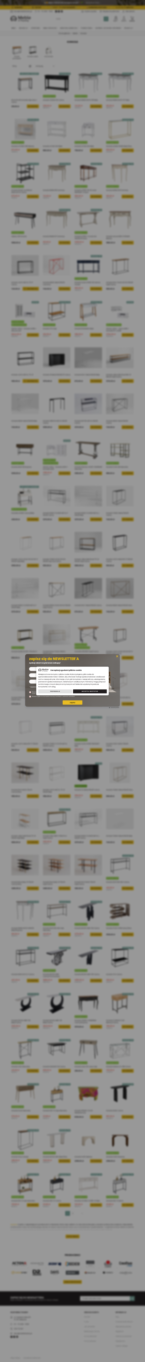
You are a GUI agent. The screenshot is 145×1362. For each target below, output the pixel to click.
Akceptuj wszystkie (90, 691)
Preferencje (55, 691)
